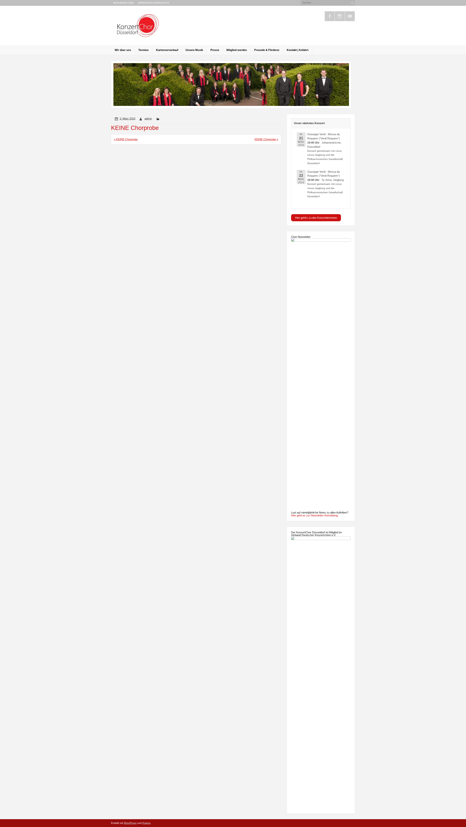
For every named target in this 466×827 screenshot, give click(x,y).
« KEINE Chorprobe (126, 139)
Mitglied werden (236, 49)
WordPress (130, 823)
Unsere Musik (194, 49)
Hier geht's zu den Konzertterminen (316, 217)
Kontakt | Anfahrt (297, 49)
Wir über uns (123, 49)
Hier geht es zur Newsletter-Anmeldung (314, 515)
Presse (214, 49)
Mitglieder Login (123, 3)
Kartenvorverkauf (167, 49)
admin (148, 118)
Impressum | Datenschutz (153, 3)
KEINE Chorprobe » (266, 139)
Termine (143, 49)
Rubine (146, 823)
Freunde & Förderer (266, 49)
